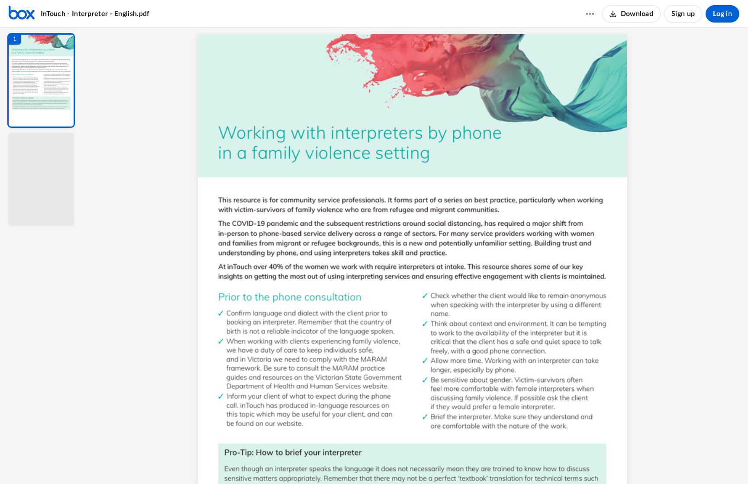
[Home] (22, 14)
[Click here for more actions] (590, 14)
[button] (41, 80)
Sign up (683, 13)
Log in (722, 13)
